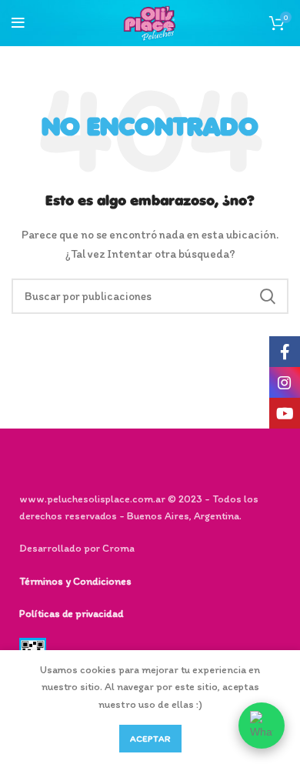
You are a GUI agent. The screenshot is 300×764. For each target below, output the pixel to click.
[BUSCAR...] (267, 296)
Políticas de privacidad (71, 613)
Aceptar (150, 738)
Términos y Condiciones (75, 581)
